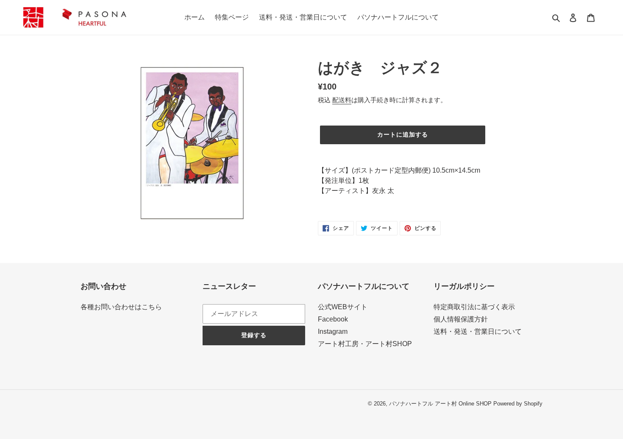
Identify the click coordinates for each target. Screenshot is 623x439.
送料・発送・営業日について (478, 331)
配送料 (341, 99)
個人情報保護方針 (461, 319)
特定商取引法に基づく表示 (474, 306)
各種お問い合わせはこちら (121, 306)
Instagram (333, 331)
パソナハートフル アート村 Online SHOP (440, 403)
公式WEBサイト (342, 306)
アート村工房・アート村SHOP (365, 343)
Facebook (333, 319)
